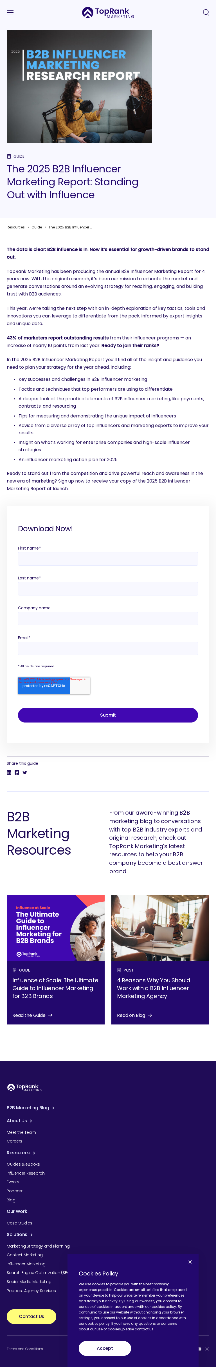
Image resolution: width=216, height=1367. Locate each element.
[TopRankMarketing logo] (108, 12)
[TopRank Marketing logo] (24, 1087)
